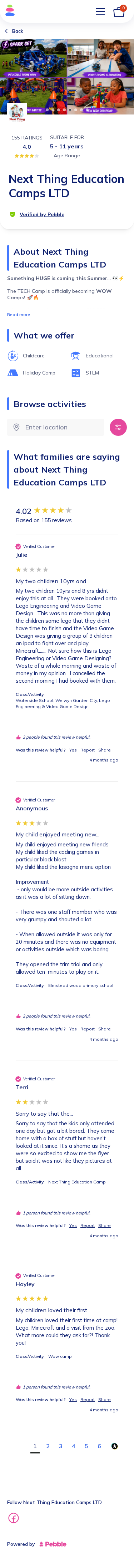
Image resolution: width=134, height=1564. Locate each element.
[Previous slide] (10, 76)
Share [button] (104, 750)
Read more (18, 314)
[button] (35, 1446)
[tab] (47, 109)
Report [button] (87, 750)
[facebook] (13, 1519)
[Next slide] (124, 76)
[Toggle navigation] (100, 11)
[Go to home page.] (8, 12)
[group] (67, 511)
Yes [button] (73, 750)
